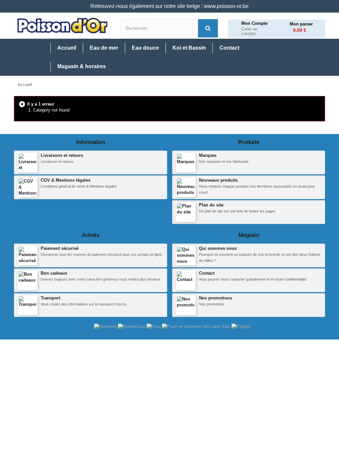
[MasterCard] (132, 326)
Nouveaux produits (218, 180)
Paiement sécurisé (59, 248)
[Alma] (196, 326)
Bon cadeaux (54, 273)
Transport (50, 297)
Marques (208, 155)
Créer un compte (249, 31)
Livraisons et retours (62, 155)
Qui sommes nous (218, 248)
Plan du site (211, 205)
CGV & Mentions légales (65, 180)
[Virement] (106, 326)
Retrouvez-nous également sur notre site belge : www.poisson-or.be (169, 6)
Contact (207, 273)
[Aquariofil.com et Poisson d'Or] (62, 26)
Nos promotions (215, 297)
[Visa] (154, 326)
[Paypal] (240, 326)
